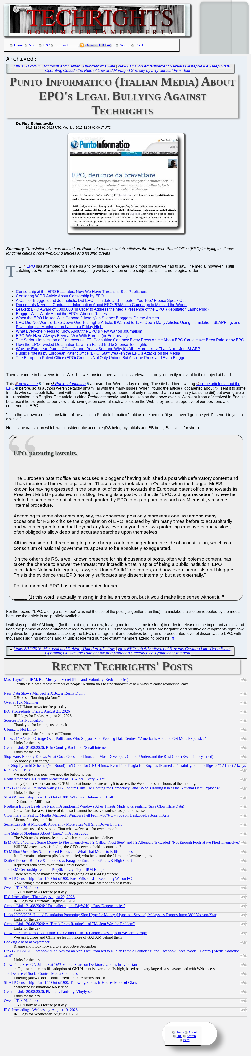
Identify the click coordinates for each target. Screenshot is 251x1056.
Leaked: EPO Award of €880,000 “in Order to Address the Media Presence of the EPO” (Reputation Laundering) (112, 309)
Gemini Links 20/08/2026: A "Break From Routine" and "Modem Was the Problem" (69, 924)
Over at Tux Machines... (22, 702)
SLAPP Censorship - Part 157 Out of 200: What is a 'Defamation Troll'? (59, 797)
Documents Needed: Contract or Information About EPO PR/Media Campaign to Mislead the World (101, 305)
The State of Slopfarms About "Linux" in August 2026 (46, 833)
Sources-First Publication (23, 720)
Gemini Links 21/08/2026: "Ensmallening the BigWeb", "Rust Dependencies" (64, 906)
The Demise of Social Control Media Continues (41, 973)
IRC (46, 45)
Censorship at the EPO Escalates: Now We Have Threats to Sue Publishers (81, 292)
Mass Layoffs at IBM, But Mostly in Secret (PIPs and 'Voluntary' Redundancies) (66, 679)
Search (125, 45)
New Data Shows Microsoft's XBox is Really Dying (44, 693)
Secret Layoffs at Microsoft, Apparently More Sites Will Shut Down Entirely (63, 824)
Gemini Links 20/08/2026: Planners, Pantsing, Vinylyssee (48, 991)
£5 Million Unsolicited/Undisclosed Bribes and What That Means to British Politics (68, 851)
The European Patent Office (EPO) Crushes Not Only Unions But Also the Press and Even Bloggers (102, 358)
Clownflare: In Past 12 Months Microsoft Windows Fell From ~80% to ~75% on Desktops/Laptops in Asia (86, 815)
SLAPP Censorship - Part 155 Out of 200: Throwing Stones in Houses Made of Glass (70, 982)
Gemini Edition (66, 45)
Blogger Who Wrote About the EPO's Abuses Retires (61, 314)
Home (19, 45)
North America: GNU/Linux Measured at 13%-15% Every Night (54, 779)
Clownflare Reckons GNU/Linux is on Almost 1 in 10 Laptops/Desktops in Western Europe (75, 933)
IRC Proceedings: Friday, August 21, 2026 (37, 711)
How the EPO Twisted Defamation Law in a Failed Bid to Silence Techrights (81, 344)
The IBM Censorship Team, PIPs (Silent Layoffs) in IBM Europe (54, 869)
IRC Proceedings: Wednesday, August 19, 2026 (41, 1010)
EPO (30, 266)
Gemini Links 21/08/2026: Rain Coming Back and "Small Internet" (56, 747)
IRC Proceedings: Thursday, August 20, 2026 (39, 897)
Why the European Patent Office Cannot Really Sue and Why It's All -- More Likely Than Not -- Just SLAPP (108, 349)
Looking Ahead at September (26, 942)
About (33, 45)
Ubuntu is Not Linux (20, 729)
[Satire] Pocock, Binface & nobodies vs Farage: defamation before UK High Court (68, 860)
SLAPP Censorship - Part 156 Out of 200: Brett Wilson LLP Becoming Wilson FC (68, 878)
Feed (139, 45)
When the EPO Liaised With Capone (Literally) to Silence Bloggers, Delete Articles (87, 318)
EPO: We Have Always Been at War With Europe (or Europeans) (72, 336)
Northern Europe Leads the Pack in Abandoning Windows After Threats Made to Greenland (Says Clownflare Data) (94, 806)
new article (28, 384)
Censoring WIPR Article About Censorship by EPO (60, 296)
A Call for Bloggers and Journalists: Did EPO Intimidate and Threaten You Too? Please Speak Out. (101, 300)
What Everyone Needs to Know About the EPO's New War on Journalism (79, 331)
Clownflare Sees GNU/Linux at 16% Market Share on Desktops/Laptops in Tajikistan (70, 964)
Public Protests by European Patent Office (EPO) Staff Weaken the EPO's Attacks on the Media (98, 353)
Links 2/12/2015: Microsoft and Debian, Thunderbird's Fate (64, 66)
